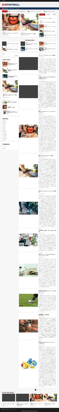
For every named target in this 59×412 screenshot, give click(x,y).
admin (27, 35)
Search (16, 55)
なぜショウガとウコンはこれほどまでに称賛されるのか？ (31, 44)
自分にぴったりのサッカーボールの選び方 (12, 70)
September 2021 (5, 138)
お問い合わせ (6, 8)
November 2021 (5, 135)
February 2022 (5, 131)
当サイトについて (11, 8)
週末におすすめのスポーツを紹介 (40, 11)
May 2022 (4, 127)
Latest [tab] (42, 14)
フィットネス (17, 8)
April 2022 (4, 128)
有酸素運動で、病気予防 (44, 314)
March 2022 (4, 130)
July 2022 (4, 124)
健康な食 (45, 25)
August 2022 (4, 123)
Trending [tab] (54, 14)
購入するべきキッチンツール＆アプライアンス (25, 11)
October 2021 (4, 137)
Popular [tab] (48, 14)
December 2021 (5, 134)
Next (40, 389)
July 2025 (4, 120)
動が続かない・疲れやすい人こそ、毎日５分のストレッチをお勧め (12, 112)
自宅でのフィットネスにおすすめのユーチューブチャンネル (47, 255)
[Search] (56, 8)
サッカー (4, 31)
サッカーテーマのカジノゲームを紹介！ (46, 18)
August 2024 (4, 121)
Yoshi (8, 35)
